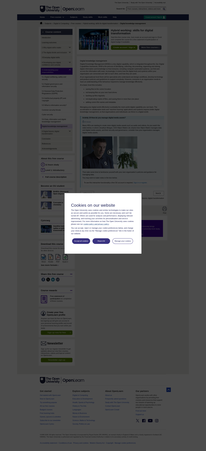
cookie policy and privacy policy (96, 224)
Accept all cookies (81, 241)
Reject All (101, 241)
